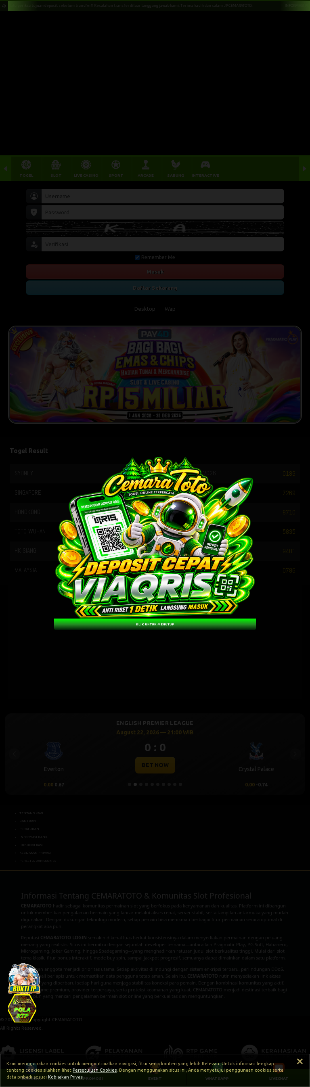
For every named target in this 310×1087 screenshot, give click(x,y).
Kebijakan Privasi (66, 1076)
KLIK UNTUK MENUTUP (155, 623)
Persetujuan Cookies (95, 1070)
